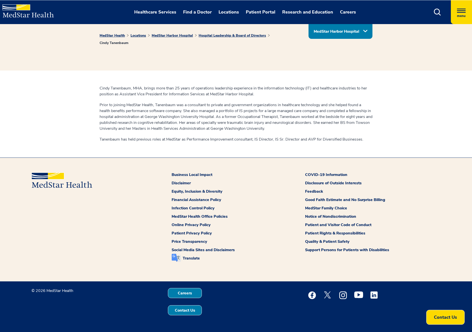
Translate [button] (191, 258)
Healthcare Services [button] (155, 12)
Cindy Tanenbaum (114, 43)
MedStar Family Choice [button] (326, 208)
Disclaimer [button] (181, 183)
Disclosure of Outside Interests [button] (333, 183)
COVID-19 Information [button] (326, 174)
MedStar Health (112, 35)
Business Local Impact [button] (192, 174)
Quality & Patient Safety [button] (327, 241)
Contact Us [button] (185, 310)
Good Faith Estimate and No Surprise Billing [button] (345, 199)
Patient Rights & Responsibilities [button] (335, 233)
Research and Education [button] (307, 12)
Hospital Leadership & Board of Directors (232, 35)
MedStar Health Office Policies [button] (200, 216)
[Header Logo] (25, 8)
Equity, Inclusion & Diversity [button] (197, 191)
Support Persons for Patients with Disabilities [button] (347, 250)
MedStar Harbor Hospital (172, 35)
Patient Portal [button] (260, 12)
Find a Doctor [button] (197, 12)
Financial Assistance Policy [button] (196, 199)
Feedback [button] (314, 191)
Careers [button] (348, 12)
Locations (138, 35)
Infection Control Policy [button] (193, 208)
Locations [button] (229, 12)
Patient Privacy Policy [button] (192, 233)
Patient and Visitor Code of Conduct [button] (338, 225)
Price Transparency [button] (189, 241)
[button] (437, 12)
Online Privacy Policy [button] (191, 225)
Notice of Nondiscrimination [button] (330, 216)
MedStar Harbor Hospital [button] (336, 31)
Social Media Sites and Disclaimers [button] (203, 250)
